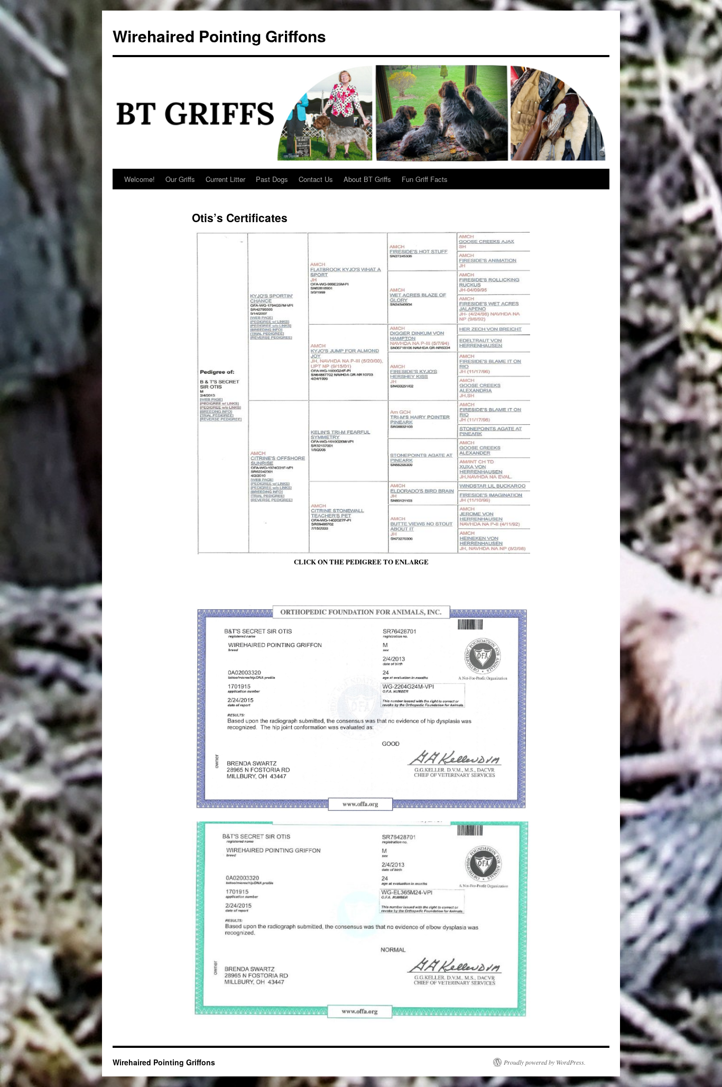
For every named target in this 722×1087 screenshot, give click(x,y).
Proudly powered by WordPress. (545, 1062)
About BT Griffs (367, 179)
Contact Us (316, 179)
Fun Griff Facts (425, 179)
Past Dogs (272, 179)
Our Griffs (180, 179)
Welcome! (139, 179)
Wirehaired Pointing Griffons (219, 35)
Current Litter (225, 179)
